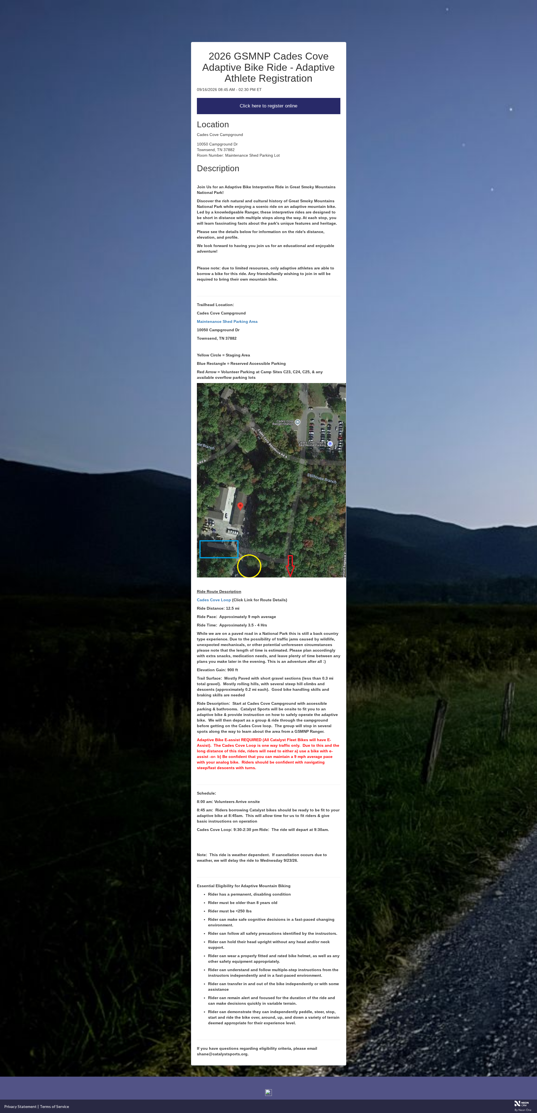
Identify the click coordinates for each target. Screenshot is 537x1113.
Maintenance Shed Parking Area (227, 321)
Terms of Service (54, 1106)
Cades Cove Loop (214, 600)
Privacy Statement (20, 1106)
